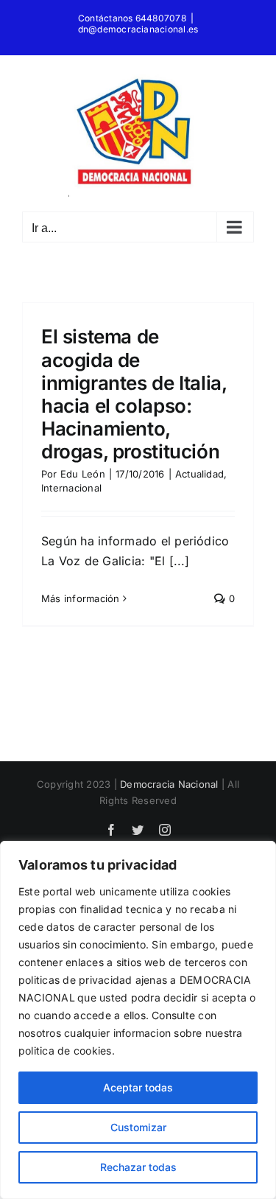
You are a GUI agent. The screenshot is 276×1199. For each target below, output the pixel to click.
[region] (138, 1020)
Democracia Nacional (169, 784)
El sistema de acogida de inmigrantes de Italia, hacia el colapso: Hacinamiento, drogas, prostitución (133, 394)
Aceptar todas (138, 1087)
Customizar (138, 1127)
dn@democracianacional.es (138, 29)
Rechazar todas (138, 1167)
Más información (80, 598)
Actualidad (199, 474)
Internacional (71, 488)
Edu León (82, 474)
